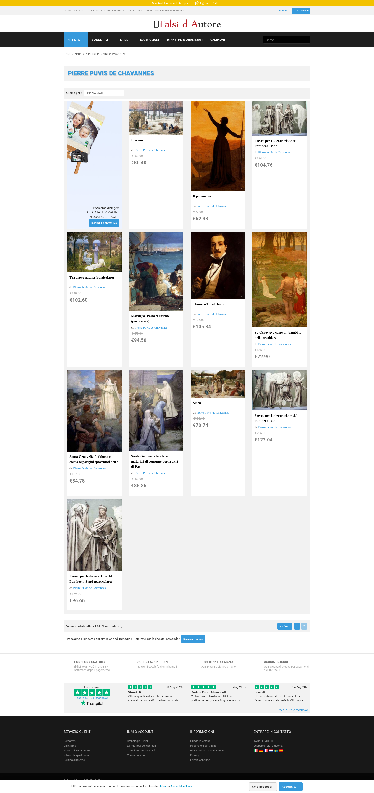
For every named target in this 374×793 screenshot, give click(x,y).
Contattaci (134, 10)
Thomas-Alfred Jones (208, 304)
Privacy (194, 755)
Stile (124, 40)
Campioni (217, 40)
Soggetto (100, 40)
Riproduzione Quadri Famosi (207, 750)
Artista (74, 40)
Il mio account (75, 10)
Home (67, 54)
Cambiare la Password (141, 750)
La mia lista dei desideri (106, 10)
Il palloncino (202, 196)
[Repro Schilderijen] (271, 750)
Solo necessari (263, 786)
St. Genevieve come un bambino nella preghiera (278, 335)
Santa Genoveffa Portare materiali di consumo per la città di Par (154, 461)
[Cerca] (306, 39)
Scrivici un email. (193, 638)
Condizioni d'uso (200, 760)
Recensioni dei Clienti (203, 745)
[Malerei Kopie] (261, 750)
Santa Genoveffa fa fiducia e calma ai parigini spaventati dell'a (93, 459)
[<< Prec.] (285, 626)
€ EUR (280, 10)
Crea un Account (137, 755)
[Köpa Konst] (276, 750)
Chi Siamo (70, 745)
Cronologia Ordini (137, 741)
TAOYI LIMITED (263, 741)
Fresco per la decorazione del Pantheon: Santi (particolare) (90, 578)
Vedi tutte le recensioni (294, 710)
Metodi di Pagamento (77, 750)
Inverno (137, 140)
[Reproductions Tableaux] (266, 750)
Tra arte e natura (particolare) (91, 277)
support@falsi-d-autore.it (269, 745)
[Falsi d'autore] (256, 750)
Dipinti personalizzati (185, 40)
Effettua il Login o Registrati (166, 10)
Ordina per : (74, 93)
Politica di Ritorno (74, 760)
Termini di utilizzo (181, 786)
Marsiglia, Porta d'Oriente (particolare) (150, 318)
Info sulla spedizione (76, 755)
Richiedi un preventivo (104, 222)
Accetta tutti (291, 786)
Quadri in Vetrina (200, 741)
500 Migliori (149, 40)
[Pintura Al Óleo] (281, 750)
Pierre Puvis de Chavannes (151, 150)
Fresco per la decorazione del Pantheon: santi (276, 143)
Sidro (197, 403)
